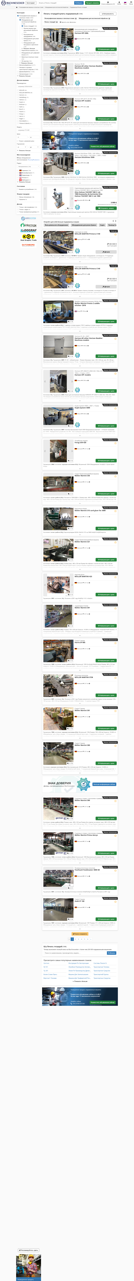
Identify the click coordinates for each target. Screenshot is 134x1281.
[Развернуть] (79, 59)
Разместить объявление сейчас (102, 146)
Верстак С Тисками (50, 978)
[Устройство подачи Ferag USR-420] (58, 451)
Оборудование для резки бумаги (31, 39)
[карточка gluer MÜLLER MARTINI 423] (58, 585)
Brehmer (22, 104)
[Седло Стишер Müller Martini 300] (58, 753)
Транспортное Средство (102, 971)
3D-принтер (27, 61)
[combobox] (28, 166)
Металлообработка (27, 65)
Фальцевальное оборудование (29, 35)
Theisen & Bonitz (25, 123)
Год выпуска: (21, 144)
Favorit (22, 111)
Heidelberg (23, 97)
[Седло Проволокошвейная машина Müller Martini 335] (58, 484)
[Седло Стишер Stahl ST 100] (58, 909)
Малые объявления (26, 197)
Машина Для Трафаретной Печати (80, 978)
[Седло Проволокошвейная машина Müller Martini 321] (58, 550)
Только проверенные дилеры (29, 212)
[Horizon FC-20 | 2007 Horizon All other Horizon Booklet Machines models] (58, 346)
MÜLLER (23, 90)
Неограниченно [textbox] (25, 166)
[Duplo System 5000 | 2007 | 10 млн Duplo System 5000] (58, 416)
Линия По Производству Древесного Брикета (84, 971)
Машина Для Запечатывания (78, 974)
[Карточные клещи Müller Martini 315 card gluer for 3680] (58, 519)
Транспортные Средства (102, 978)
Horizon (22, 95)
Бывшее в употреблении (28, 189)
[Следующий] (72, 39)
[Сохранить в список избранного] (115, 32)
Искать (79, 3)
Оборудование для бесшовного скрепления (31, 45)
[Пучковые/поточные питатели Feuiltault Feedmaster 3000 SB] (58, 878)
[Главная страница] (16, 7)
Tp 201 (46, 971)
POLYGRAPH (23, 121)
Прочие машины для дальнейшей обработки (31, 30)
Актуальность (108, 14)
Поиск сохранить (80, 934)
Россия (33, 160)
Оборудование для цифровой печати (30, 54)
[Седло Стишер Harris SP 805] (58, 651)
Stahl (21, 107)
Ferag (21, 114)
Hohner (22, 100)
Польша (25, 177)
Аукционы (23, 199)
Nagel (22, 118)
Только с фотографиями (28, 207)
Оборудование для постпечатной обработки (29, 22)
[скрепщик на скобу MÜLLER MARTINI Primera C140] (58, 242)
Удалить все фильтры (68, 22)
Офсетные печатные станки (30, 58)
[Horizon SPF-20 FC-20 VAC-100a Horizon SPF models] (58, 109)
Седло (102, 225)
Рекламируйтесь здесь (29, 1250)
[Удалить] (76, 18)
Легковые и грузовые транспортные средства (28, 68)
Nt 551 (46, 967)
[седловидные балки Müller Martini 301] (58, 616)
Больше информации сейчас (104, 784)
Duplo (22, 102)
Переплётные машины (30, 50)
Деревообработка (26, 71)
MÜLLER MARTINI (25, 92)
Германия (26, 170)
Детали (107, 252)
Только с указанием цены (26, 141)
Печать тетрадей (30, 26)
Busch (22, 109)
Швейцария (26, 180)
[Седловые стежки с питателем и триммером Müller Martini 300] (58, 809)
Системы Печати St (100, 963)
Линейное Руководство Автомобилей (81, 967)
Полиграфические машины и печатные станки (28, 17)
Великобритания (28, 173)
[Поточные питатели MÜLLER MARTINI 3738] (58, 685)
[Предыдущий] (45, 39)
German (46, 963)
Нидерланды (27, 175)
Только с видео (24, 209)
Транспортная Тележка (101, 967)
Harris (22, 116)
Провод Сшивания (115, 225)
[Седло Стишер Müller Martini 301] (58, 719)
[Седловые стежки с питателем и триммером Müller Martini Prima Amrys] (58, 843)
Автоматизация (25, 74)
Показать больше (80, 981)
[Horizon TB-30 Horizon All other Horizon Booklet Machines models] (58, 74)
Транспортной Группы (101, 974)
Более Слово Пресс (50, 974)
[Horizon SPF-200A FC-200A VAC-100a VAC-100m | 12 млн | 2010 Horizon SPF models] (58, 381)
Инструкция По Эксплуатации (79, 963)
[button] (131, 3)
